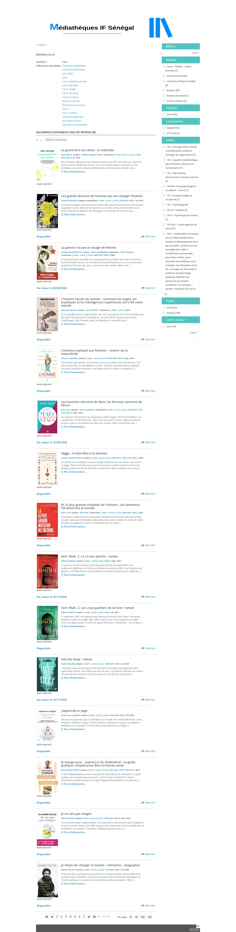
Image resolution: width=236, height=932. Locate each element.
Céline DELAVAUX (69, 200)
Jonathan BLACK (68, 310)
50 (136, 916)
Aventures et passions (73, 105)
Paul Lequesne (127, 252)
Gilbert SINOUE (68, 561)
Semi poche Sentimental (74, 124)
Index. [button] (170, 140)
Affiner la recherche (56, 139)
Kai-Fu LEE (66, 512)
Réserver (150, 236)
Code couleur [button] (175, 320)
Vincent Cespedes (69, 358)
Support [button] (171, 108)
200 (150, 916)
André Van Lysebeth (70, 715)
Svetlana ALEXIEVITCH (71, 252)
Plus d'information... (75, 171)
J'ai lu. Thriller (69, 89)
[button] (166, 294)
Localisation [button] (174, 121)
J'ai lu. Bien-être (70, 85)
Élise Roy (84, 512)
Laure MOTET (92, 310)
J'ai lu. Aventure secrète (74, 81)
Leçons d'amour (70, 97)
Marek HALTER (68, 869)
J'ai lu (65, 77)
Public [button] (170, 301)
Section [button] (171, 60)
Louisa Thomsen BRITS (71, 458)
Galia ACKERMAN (99, 252)
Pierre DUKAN (67, 818)
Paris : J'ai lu (122, 154)
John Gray (65, 409)
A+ (197, 929)
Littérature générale (72, 116)
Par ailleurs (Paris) (71, 120)
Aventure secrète (71, 101)
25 (130, 916)
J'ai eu (65, 108)
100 (143, 916)
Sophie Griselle (68, 663)
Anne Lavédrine (87, 409)
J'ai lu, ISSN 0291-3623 (123, 200)
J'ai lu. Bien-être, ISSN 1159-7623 (121, 458)
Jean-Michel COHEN (70, 770)
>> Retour (41, 44)
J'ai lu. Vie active (70, 93)
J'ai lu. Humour (70, 112)
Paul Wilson (66, 154)
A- (191, 929)
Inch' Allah (67, 73)
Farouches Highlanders (74, 65)
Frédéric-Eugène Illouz (91, 154)
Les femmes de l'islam (73, 69)
